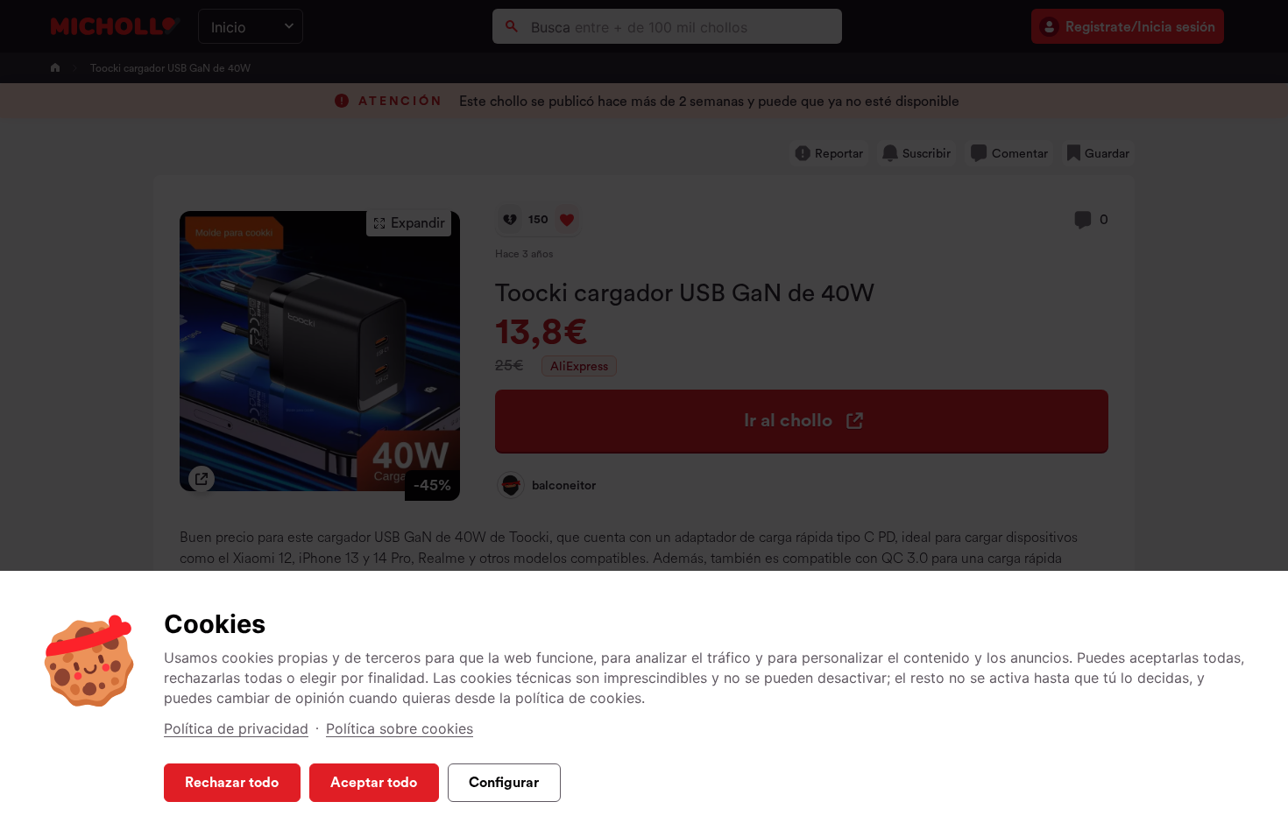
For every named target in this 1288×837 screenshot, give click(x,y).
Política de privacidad (236, 728)
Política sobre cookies (399, 728)
